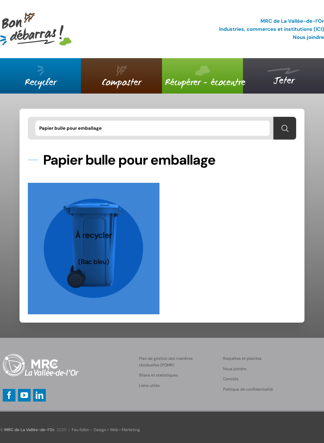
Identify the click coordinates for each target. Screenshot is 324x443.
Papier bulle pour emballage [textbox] (70, 128)
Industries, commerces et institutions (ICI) (271, 29)
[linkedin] (39, 395)
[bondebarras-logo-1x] (35, 15)
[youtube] (24, 395)
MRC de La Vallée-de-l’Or (292, 21)
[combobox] (152, 128)
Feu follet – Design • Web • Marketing (106, 429)
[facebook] (9, 395)
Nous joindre (308, 37)
